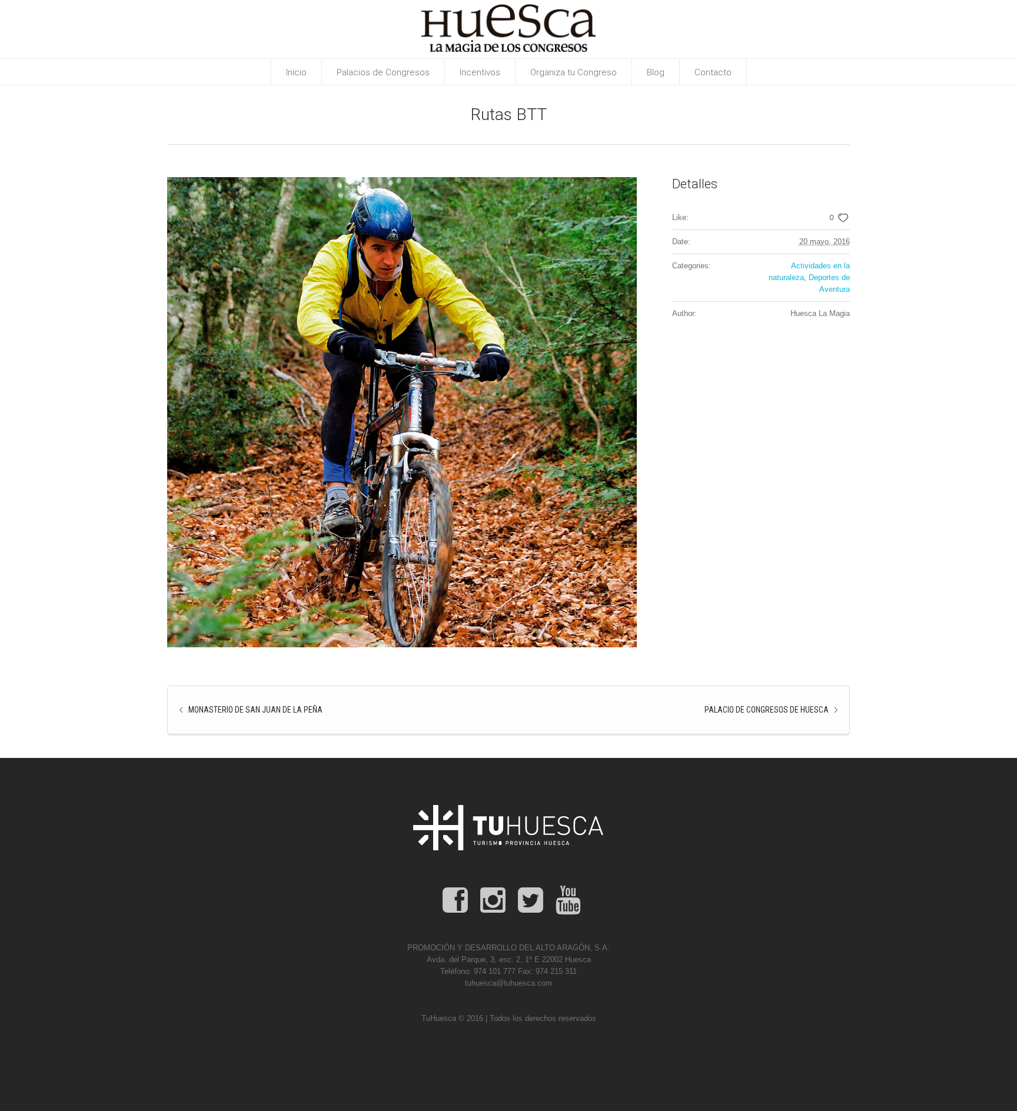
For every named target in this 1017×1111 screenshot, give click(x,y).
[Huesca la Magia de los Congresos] (508, 827)
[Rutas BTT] (402, 412)
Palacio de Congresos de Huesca (766, 709)
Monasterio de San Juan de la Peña (255, 709)
